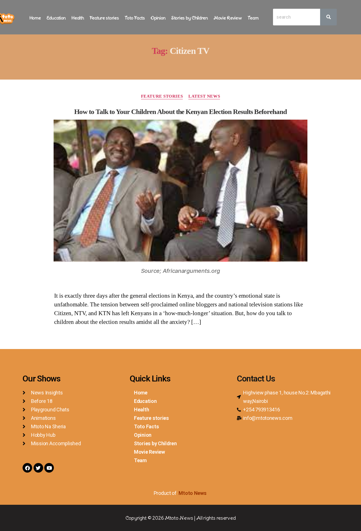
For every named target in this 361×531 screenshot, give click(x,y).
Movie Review (227, 18)
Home (35, 18)
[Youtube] (49, 468)
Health (77, 18)
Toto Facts (135, 18)
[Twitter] (38, 468)
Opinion (158, 18)
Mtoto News (193, 493)
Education (56, 18)
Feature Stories (162, 96)
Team (253, 18)
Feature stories (104, 18)
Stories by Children (189, 18)
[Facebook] (27, 468)
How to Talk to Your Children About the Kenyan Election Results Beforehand (180, 111)
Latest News (204, 96)
